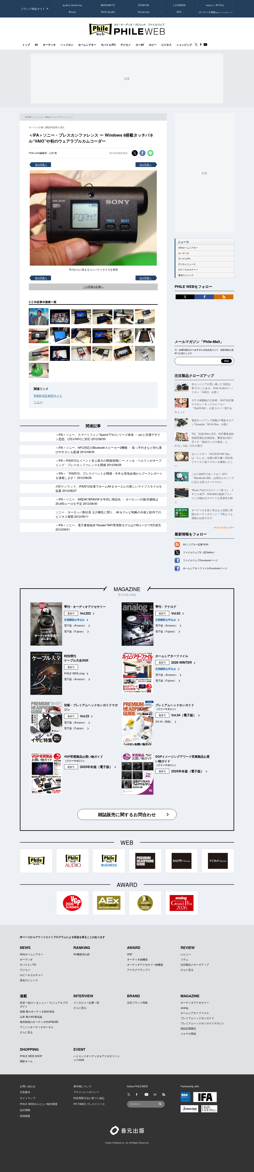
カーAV (140, 44)
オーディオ (49, 44)
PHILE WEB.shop (74, 673)
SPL (180, 12)
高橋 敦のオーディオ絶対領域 (37, 1011)
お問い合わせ (27, 1086)
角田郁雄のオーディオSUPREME (39, 1022)
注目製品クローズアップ (194, 375)
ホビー (153, 44)
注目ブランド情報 (137, 1002)
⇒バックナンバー (224, 527)
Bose (72, 12)
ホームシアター (87, 44)
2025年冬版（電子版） (96, 766)
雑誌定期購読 (188, 1028)
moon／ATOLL (215, 5)
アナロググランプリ (138, 970)
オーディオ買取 (215, 12)
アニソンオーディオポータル (36, 1027)
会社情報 (25, 1110)
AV (36, 44)
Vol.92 (175, 613)
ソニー (38, 402)
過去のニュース (185, 275)
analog (184, 1008)
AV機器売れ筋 (81, 954)
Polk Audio (108, 12)
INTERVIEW (83, 995)
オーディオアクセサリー (195, 1002)
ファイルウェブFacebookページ (200, 560)
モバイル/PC (108, 44)
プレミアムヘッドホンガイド (197, 1018)
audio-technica (72, 5)
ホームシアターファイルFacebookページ (205, 568)
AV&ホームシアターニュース (59, 116)
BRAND (133, 995)
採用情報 (25, 1116)
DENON (143, 5)
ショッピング (184, 44)
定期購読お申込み (74, 619)
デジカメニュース (187, 264)
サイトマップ (27, 1098)
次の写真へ (145, 164)
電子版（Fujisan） (74, 631)
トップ (26, 44)
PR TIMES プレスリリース (89, 1104)
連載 (23, 995)
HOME (28, 116)
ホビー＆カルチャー (188, 269)
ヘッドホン (67, 44)
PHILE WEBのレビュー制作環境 (38, 1104)
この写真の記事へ (93, 287)
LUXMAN (179, 5)
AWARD (133, 947)
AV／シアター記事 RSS (195, 544)
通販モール (26, 1061)
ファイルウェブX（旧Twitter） (199, 552)
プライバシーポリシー (86, 1092)
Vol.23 (84, 716)
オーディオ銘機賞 (137, 959)
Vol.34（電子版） (183, 715)
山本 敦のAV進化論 (31, 1017)
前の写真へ (41, 164)
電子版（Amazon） (75, 625)
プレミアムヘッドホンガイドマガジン (202, 1023)
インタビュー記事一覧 (86, 1002)
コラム (184, 959)
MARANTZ (108, 5)
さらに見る (187, 970)
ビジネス (166, 44)
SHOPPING (29, 1049)
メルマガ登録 (188, 1033)
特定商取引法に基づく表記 (88, 1098)
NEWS (25, 947)
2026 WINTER (181, 662)
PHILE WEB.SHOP (31, 1056)
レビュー (186, 954)
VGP (129, 954)
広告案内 (25, 1092)
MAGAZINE (127, 588)
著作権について (82, 1086)
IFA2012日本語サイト (48, 395)
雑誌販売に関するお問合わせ (127, 814)
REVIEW (188, 947)
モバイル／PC (28, 964)
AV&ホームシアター (188, 247)
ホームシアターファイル (195, 1013)
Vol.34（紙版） (164, 721)
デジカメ (125, 44)
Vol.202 (85, 613)
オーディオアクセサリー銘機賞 (145, 964)
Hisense (143, 12)
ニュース (38, 116)
